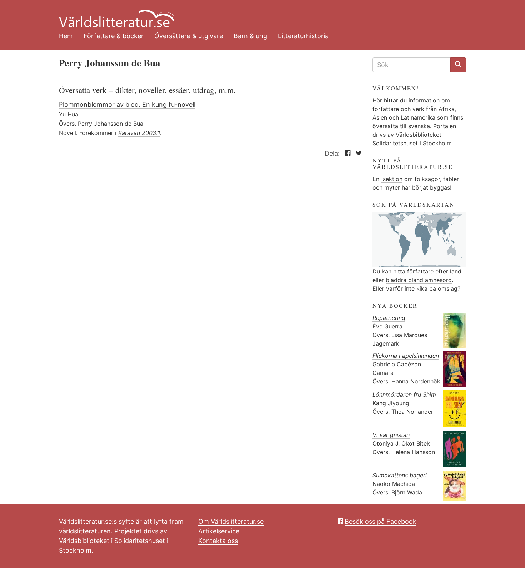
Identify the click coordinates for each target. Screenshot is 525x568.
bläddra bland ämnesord (419, 279)
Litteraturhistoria (303, 36)
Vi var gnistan (391, 434)
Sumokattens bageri (399, 475)
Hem (66, 36)
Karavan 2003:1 (139, 132)
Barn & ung (250, 36)
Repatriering (388, 317)
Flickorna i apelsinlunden (405, 355)
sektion (391, 178)
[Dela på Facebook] (345, 153)
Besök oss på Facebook (380, 521)
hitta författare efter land (427, 271)
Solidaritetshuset (396, 143)
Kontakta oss (218, 540)
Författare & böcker (114, 36)
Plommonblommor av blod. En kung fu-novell (127, 104)
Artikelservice (218, 531)
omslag (448, 288)
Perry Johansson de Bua (110, 123)
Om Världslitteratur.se (231, 521)
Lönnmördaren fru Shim (404, 394)
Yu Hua (68, 114)
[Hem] (257, 14)
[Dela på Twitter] (357, 153)
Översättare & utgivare (188, 36)
